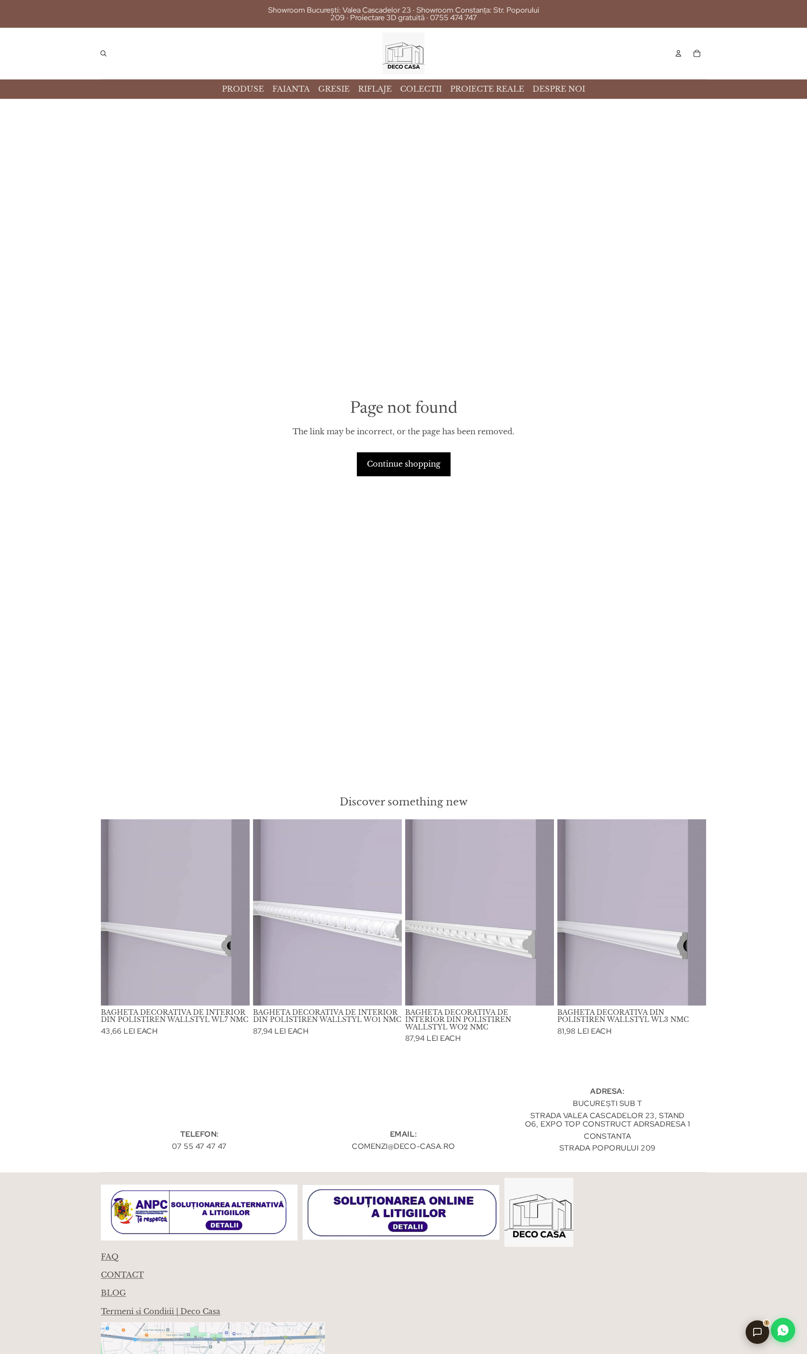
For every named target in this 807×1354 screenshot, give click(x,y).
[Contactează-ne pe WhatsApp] (783, 1330)
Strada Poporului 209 (607, 1148)
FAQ (110, 1257)
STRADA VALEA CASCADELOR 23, (593, 1115)
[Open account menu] (678, 53)
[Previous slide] (113, 912)
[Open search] (103, 53)
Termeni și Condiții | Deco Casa (160, 1311)
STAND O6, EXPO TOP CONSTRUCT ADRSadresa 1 (607, 1120)
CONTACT (122, 1275)
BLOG (113, 1293)
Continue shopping (403, 464)
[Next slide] (237, 912)
